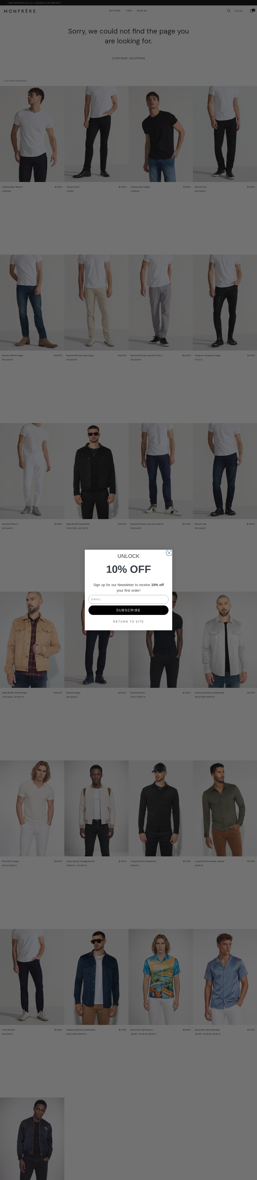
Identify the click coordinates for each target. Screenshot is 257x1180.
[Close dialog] (169, 553)
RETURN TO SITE (128, 621)
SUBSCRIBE (128, 610)
